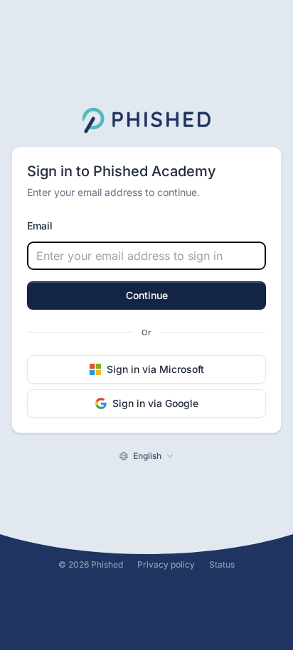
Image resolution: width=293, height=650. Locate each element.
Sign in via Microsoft (155, 369)
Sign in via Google (155, 403)
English (147, 455)
